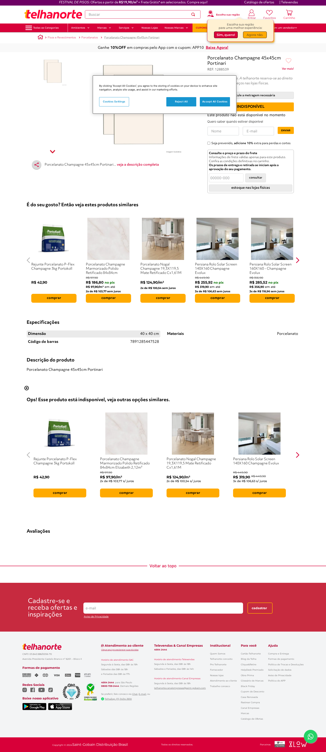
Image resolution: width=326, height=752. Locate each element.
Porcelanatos (89, 37)
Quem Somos (217, 653)
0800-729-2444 (110, 686)
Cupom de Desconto (252, 691)
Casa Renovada (249, 697)
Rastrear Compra (250, 702)
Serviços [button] (124, 27)
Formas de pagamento (281, 659)
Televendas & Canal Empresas (178, 645)
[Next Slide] (297, 260)
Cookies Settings (114, 101)
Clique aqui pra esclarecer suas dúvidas (119, 649)
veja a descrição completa (138, 165)
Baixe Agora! (217, 48)
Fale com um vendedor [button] (280, 27)
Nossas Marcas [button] (174, 27)
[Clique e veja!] (288, 69)
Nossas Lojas (149, 27)
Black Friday (248, 686)
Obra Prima (247, 675)
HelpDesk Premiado (252, 669)
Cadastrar (259, 608)
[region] (164, 94)
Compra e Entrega (278, 653)
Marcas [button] (102, 27)
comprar (54, 298)
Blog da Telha (248, 659)
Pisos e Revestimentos (62, 37)
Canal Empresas (250, 708)
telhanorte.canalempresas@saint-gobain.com (180, 688)
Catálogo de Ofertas (252, 718)
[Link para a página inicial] (40, 37)
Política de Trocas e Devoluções (286, 664)
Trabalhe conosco (220, 686)
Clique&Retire (248, 664)
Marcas (245, 713)
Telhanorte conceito (221, 659)
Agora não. (255, 35)
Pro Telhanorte (218, 664)
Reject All (181, 101)
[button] (46, 28)
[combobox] (142, 14)
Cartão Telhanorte (251, 653)
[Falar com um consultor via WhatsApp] (310, 736)
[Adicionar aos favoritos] (288, 61)
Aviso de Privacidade (96, 616)
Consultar (255, 177)
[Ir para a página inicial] (53, 14)
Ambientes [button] (78, 27)
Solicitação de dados (279, 669)
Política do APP (276, 680)
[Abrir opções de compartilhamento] (36, 164)
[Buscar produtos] (194, 14)
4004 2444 (107, 682)
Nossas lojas (217, 675)
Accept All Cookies (215, 101)
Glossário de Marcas (252, 680)
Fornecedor (216, 669)
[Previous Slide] (28, 260)
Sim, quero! (226, 35)
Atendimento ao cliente (223, 680)
